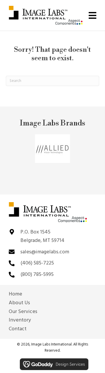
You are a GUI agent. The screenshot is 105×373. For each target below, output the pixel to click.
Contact (18, 329)
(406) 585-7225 (37, 263)
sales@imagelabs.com (44, 252)
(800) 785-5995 (37, 274)
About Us (19, 303)
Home (15, 294)
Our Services (23, 312)
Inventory (20, 320)
